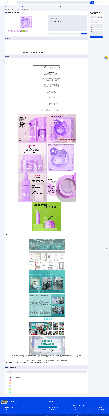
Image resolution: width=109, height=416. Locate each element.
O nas (61, 6)
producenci (42, 6)
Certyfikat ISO (100, 405)
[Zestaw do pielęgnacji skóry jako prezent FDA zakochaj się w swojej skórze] (10, 380)
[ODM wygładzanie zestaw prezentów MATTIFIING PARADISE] (10, 392)
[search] (92, 2)
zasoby (78, 6)
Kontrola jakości (100, 407)
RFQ (84, 33)
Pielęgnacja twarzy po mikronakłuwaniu (14, 362)
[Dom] (9, 2)
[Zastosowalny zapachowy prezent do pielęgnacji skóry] (10, 383)
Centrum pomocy (100, 411)
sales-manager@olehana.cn (13, 405)
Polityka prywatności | (33, 415)
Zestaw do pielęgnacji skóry (15, 9)
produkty (23, 6)
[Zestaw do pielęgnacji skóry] (26, 22)
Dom (6, 6)
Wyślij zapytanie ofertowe (99, 6)
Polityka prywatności (101, 409)
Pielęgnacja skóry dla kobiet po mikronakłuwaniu (26, 362)
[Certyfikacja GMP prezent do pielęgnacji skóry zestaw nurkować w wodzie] (10, 386)
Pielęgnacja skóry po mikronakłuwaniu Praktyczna (40, 362)
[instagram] (6, 409)
